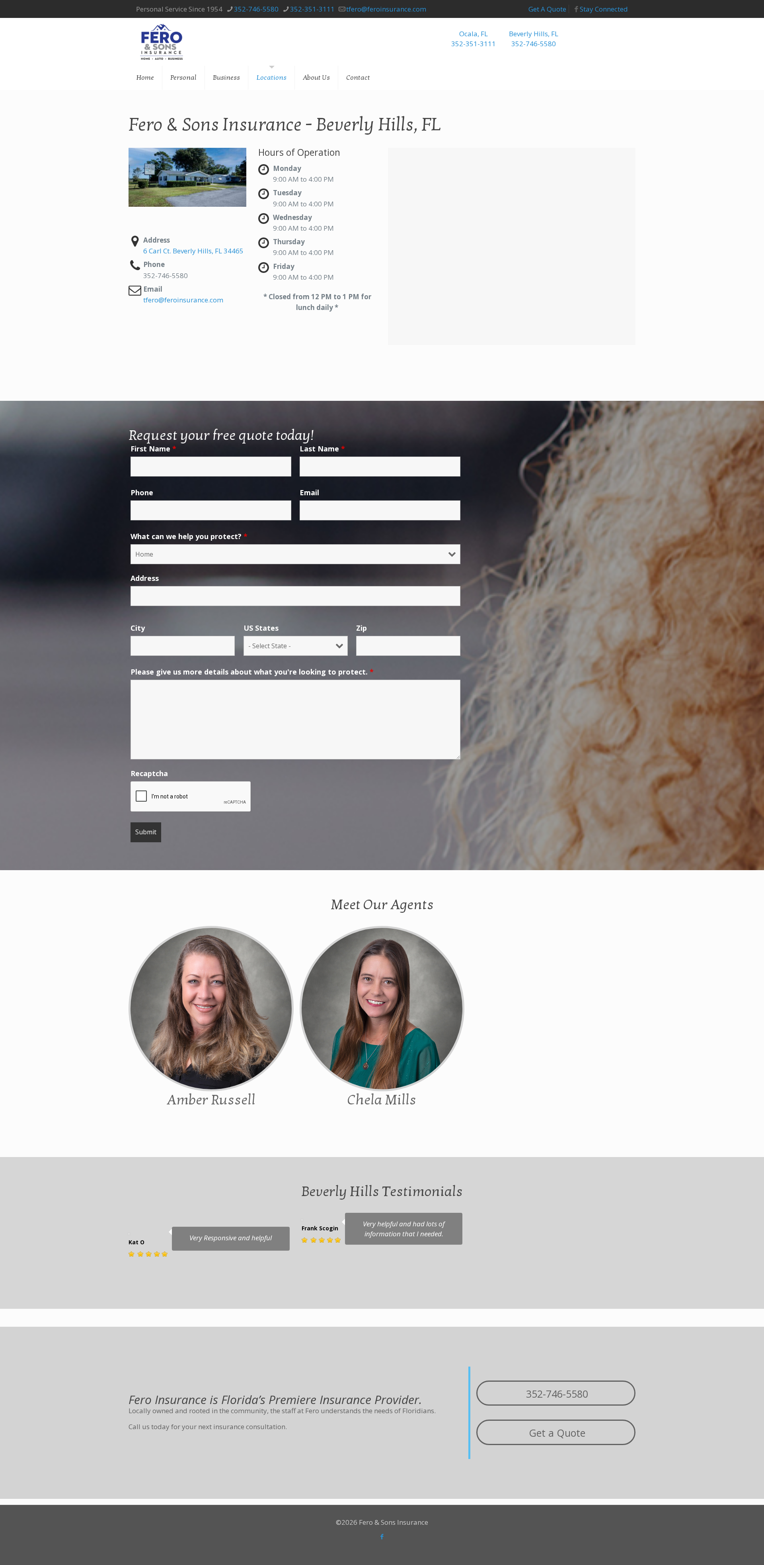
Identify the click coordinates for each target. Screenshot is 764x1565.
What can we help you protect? (189, 536)
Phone (142, 492)
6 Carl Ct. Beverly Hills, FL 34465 (193, 250)
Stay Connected (604, 9)
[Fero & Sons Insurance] (161, 42)
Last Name (322, 449)
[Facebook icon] (382, 1536)
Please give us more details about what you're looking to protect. (252, 672)
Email (309, 492)
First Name (153, 449)
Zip (361, 628)
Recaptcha (149, 773)
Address (145, 578)
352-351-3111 (312, 9)
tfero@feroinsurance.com (386, 9)
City (138, 628)
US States (261, 628)
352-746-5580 (256, 9)
